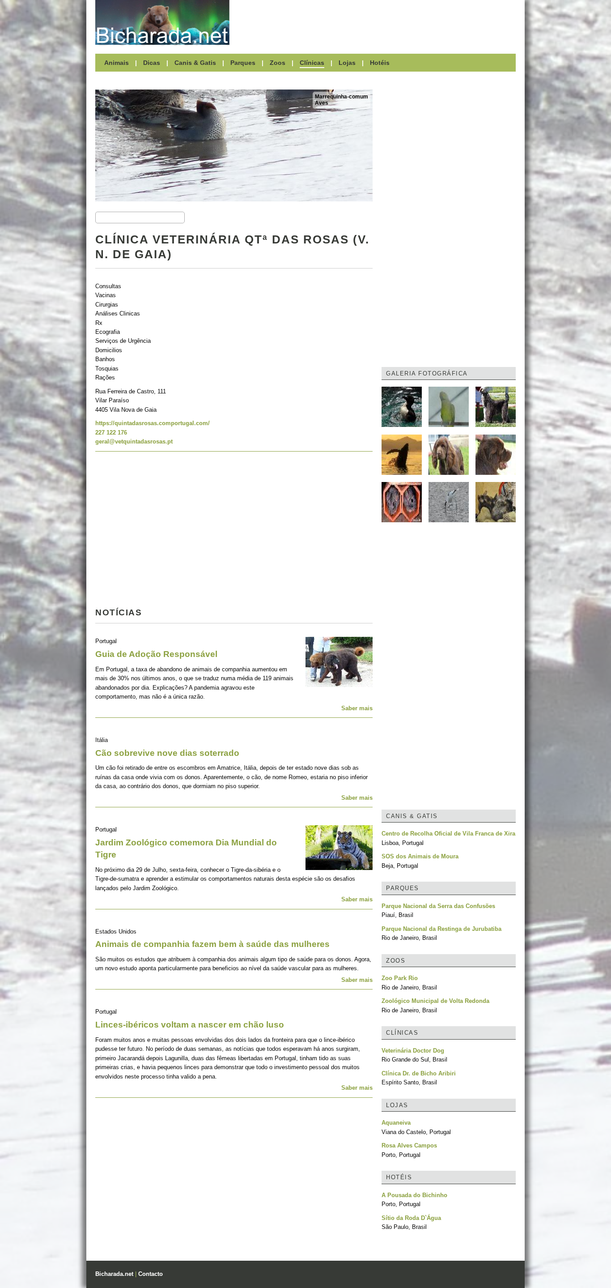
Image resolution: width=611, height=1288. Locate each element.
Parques (242, 62)
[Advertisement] (377, 22)
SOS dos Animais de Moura (420, 856)
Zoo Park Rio (400, 978)
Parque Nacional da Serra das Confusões (438, 906)
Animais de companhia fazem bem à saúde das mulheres (212, 944)
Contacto (150, 1274)
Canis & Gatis (195, 62)
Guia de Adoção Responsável (156, 654)
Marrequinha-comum (341, 96)
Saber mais (357, 708)
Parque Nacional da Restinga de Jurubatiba (441, 928)
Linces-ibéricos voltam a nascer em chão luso (189, 1024)
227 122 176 (111, 432)
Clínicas (312, 62)
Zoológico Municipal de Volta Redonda (435, 1001)
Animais (116, 62)
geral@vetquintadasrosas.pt (134, 441)
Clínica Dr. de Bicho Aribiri (419, 1073)
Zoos (277, 62)
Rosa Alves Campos (409, 1145)
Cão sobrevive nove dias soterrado (167, 753)
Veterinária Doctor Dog (413, 1050)
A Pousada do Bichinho (414, 1195)
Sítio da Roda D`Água (411, 1218)
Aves (321, 103)
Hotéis (380, 62)
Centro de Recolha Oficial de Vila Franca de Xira (448, 833)
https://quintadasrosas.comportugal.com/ (152, 423)
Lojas (347, 62)
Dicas (151, 62)
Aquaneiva (396, 1122)
